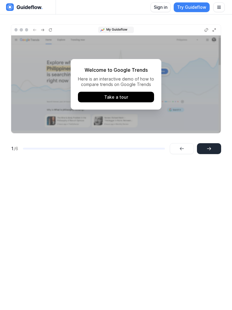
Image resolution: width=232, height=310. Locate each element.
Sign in (160, 7)
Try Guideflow (191, 7)
